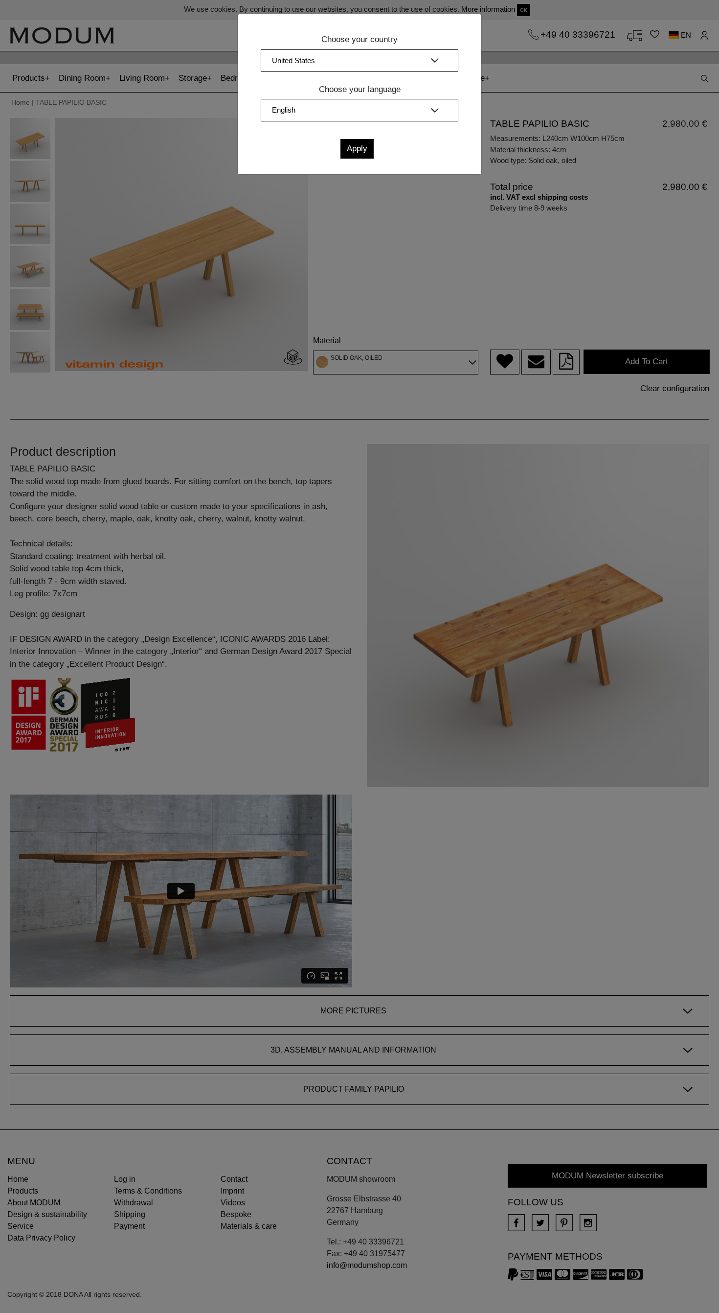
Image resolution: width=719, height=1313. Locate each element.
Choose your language (360, 89)
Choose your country (359, 39)
